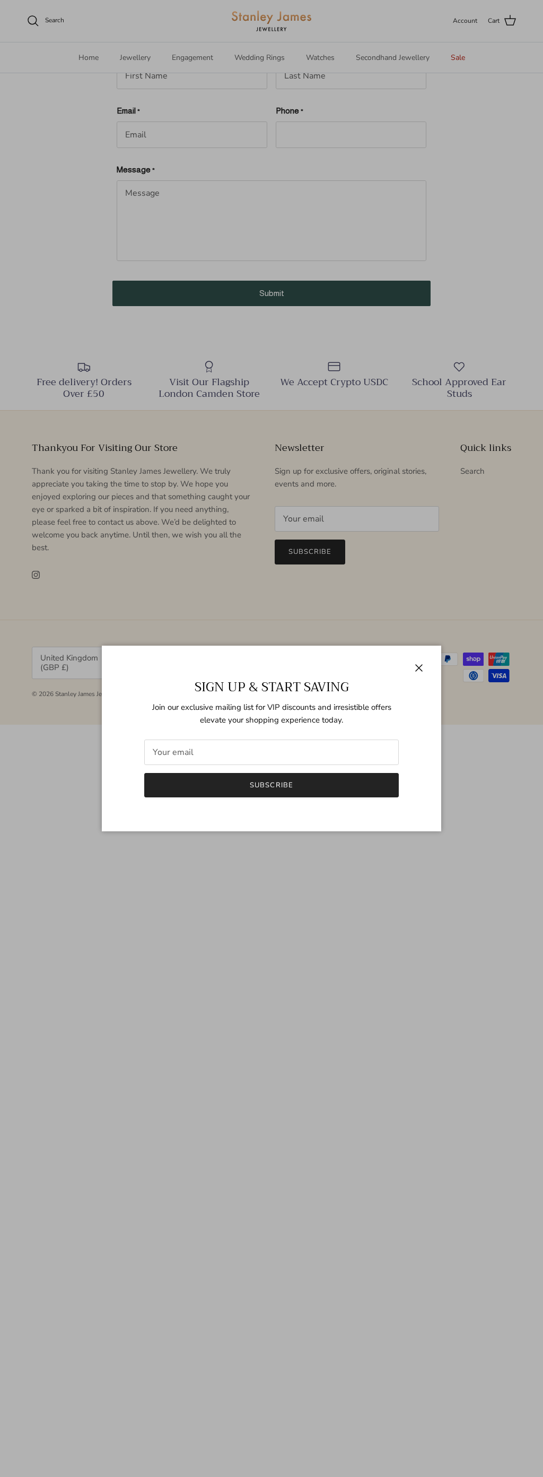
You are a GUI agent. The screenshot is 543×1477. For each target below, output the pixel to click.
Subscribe (271, 785)
